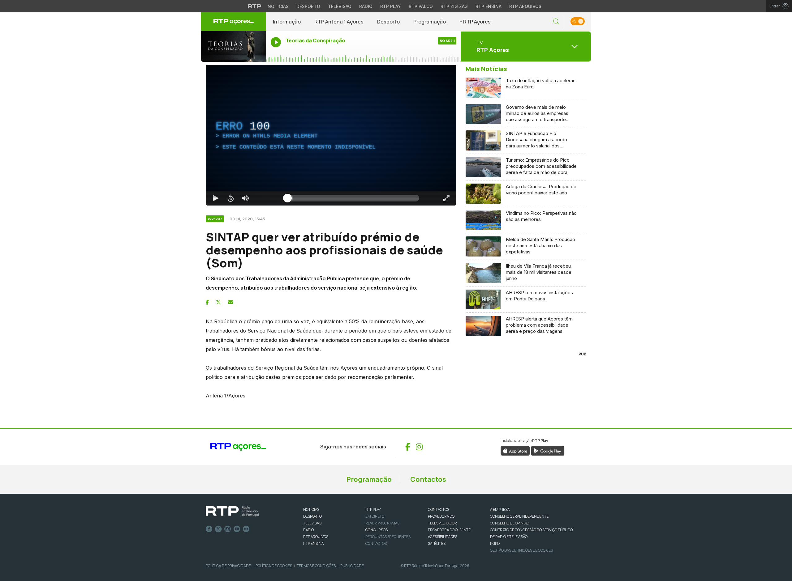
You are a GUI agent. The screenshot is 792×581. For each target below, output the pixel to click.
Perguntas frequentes (388, 536)
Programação (429, 21)
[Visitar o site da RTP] (254, 6)
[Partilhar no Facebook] (207, 302)
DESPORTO (312, 516)
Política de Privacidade (228, 565)
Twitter (218, 529)
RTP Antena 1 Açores (339, 21)
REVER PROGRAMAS (382, 523)
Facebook (209, 529)
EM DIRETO (374, 516)
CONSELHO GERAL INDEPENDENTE (519, 516)
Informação (287, 21)
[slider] (353, 198)
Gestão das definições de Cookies (521, 550)
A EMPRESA (500, 509)
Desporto (308, 6)
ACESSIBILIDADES (442, 536)
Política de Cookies (274, 565)
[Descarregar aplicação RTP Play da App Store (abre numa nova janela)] (515, 450)
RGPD (495, 543)
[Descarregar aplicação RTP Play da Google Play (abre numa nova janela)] (548, 450)
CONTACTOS (438, 509)
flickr (246, 529)
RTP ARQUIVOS (315, 536)
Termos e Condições (316, 565)
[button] (556, 22)
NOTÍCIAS (311, 509)
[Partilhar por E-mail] (230, 302)
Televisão (339, 6)
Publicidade (352, 565)
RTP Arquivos (525, 6)
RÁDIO (308, 529)
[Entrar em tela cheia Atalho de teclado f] (446, 198)
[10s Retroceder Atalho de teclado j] (230, 198)
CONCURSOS (376, 529)
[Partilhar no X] (218, 302)
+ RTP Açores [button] (475, 21)
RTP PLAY (373, 509)
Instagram (227, 529)
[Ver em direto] (233, 46)
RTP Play (390, 6)
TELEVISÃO (312, 523)
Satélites (437, 543)
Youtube (237, 529)
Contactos (428, 479)
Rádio (365, 6)
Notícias (278, 6)
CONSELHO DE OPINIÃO (509, 523)
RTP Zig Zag (454, 6)
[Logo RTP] (232, 511)
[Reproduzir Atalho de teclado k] (215, 198)
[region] (331, 135)
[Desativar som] (245, 198)
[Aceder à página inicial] (233, 21)
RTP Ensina (488, 6)
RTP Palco (421, 6)
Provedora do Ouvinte (449, 529)
